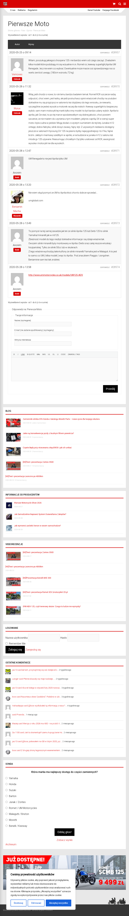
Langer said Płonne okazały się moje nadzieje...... (34, 679)
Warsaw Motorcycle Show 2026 (28, 503)
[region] (41, 889)
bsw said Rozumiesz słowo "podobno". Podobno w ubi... (36, 697)
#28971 (115, 150)
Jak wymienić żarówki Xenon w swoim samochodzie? (37, 526)
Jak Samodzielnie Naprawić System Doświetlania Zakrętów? (40, 514)
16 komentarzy (38, 466)
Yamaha (13, 778)
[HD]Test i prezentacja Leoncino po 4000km (24, 476)
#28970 (115, 86)
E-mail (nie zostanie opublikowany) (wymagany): (34, 330)
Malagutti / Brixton (19, 814)
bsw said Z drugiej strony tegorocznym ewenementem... (36, 750)
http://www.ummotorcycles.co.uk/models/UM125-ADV (55, 275)
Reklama (21, 10)
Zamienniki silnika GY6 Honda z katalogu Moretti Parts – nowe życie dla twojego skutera (61, 419)
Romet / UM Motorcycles (23, 808)
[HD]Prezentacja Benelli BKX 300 (37, 578)
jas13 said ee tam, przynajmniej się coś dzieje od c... (35, 670)
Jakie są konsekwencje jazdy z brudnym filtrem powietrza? (48, 433)
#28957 (115, 52)
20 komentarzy (21, 480)
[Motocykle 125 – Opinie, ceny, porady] (5, 5)
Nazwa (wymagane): (22, 320)
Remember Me (16, 643)
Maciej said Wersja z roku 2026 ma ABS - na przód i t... (36, 723)
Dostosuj (18, 903)
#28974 (115, 267)
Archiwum (11, 844)
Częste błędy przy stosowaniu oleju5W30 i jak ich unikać (47, 448)
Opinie (29, 30)
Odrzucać (36, 903)
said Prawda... (18, 714)
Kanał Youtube (94, 10)
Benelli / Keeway (18, 825)
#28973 (115, 223)
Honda (12, 784)
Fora (23, 30)
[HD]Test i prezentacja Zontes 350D (38, 462)
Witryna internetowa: (22, 340)
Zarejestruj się (33, 649)
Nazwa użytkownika (17, 637)
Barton (12, 796)
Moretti (13, 819)
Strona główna (14, 30)
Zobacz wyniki (65, 840)
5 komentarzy (37, 437)
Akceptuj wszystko (58, 903)
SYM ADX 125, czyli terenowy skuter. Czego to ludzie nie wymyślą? (52, 606)
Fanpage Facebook (111, 10)
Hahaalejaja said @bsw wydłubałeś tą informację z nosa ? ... (39, 705)
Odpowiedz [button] (105, 53)
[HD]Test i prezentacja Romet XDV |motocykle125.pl (45, 592)
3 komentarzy (37, 451)
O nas (12, 10)
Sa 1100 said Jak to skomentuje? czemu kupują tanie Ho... (37, 732)
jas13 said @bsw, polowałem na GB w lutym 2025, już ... (37, 741)
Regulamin (32, 10)
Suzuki (12, 790)
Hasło (63, 637)
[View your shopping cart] (114, 4)
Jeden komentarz (39, 423)
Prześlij (110, 388)
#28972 (115, 184)
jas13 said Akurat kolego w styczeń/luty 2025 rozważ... (36, 688)
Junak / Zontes (17, 802)
